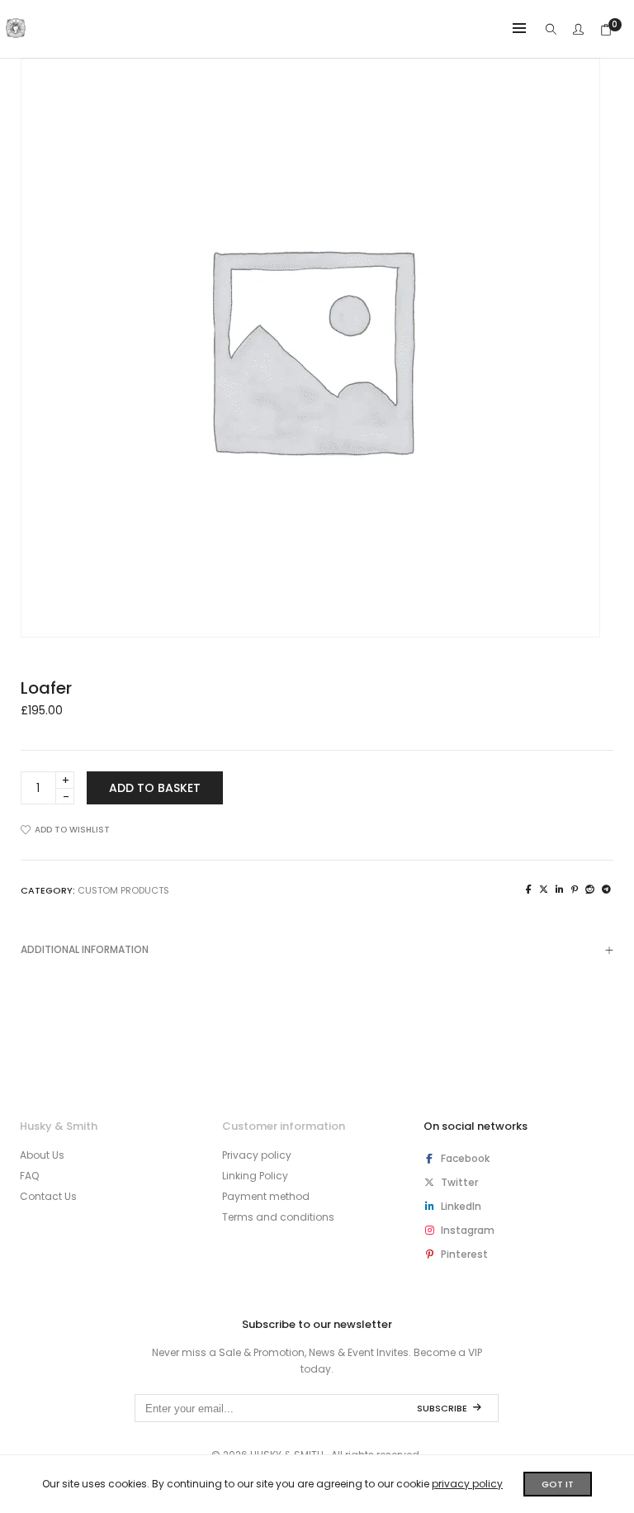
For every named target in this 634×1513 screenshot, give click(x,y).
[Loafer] (528, 889)
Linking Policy (255, 1176)
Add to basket (155, 788)
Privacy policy (256, 1155)
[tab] (317, 949)
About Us (42, 1155)
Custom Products (123, 890)
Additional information (85, 949)
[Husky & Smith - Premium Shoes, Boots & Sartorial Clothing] (16, 31)
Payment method (266, 1196)
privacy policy (467, 1484)
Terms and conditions (278, 1217)
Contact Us (48, 1196)
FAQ (29, 1176)
